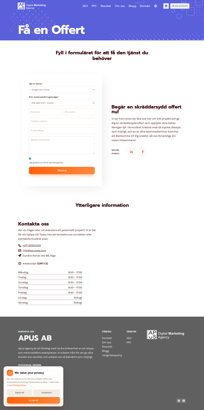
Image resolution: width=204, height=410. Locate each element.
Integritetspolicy (112, 355)
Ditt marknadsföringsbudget (44, 97)
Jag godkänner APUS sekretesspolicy (47, 162)
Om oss (120, 6)
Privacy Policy (19, 385)
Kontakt (145, 6)
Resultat (106, 6)
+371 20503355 (32, 245)
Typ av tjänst (36, 83)
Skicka (61, 170)
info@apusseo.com (34, 250)
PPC (94, 6)
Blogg (132, 6)
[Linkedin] (166, 6)
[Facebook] (183, 401)
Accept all (33, 400)
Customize (47, 392)
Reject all (19, 392)
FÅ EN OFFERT (180, 6)
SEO (85, 6)
